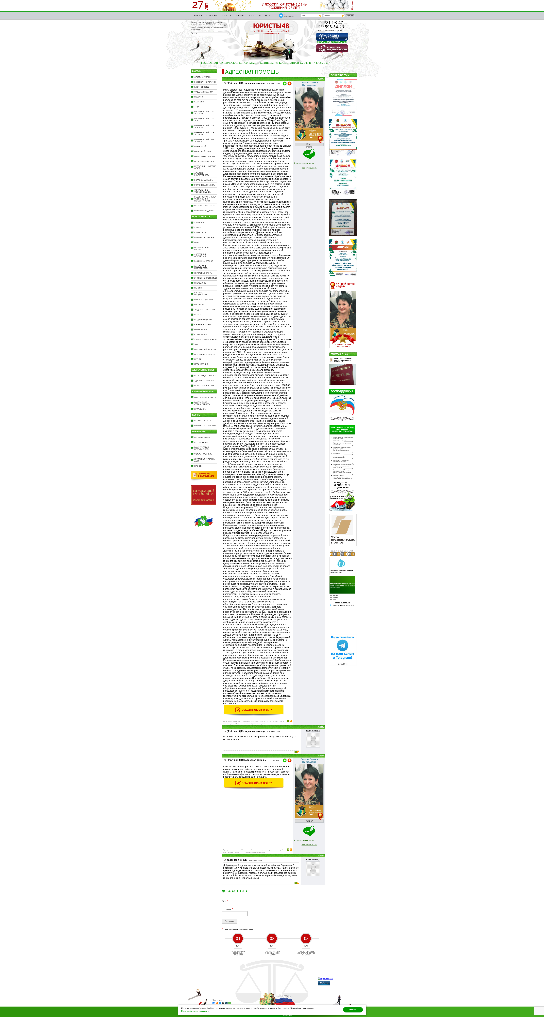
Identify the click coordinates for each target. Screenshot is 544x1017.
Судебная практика (203, 92)
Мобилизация (201, 364)
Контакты (264, 15)
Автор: (225, 901)
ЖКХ (196, 344)
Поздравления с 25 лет (205, 206)
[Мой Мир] (220, 1003)
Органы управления (204, 161)
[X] (223, 1003)
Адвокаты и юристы (204, 381)
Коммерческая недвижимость (201, 448)
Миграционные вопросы (201, 248)
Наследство (200, 283)
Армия (197, 227)
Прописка (199, 305)
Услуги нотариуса (203, 454)
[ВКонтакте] (213, 1003)
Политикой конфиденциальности (195, 1011)
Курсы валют (334, 595)
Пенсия (198, 288)
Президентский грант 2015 (204, 120)
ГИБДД (197, 242)
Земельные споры (203, 273)
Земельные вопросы (204, 354)
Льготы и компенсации (205, 339)
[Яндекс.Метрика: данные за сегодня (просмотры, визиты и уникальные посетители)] (325, 978)
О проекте (212, 15)
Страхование (200, 334)
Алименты (199, 223)
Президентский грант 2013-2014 (204, 113)
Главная (197, 15)
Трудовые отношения (204, 310)
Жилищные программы (205, 278)
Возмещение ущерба (204, 237)
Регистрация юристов (205, 376)
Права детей (200, 146)
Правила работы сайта (205, 426)
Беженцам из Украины (205, 82)
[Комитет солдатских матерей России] (203, 533)
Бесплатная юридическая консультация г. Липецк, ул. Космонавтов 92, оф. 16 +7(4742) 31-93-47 (207, 62)
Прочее (197, 359)
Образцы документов (204, 156)
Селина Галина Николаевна (343, 345)
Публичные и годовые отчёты (205, 167)
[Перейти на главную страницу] (271, 29)
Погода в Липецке (342, 603)
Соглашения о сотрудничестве (202, 191)
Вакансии (199, 102)
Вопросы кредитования (201, 294)
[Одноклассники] (217, 1003)
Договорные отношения (200, 255)
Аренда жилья (201, 442)
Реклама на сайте (203, 421)
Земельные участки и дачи (204, 460)
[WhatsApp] (229, 1003)
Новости (198, 97)
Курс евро (333, 599)
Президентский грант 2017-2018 (204, 134)
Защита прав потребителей (201, 267)
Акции (197, 107)
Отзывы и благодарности (201, 174)
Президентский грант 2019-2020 (204, 140)
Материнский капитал (205, 349)
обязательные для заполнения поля (237, 929)
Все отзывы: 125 (309, 168)
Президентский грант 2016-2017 (204, 127)
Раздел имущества (203, 320)
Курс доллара (334, 597)
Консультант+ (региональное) (202, 403)
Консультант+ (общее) (205, 397)
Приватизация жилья (204, 300)
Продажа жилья (202, 437)
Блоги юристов (201, 87)
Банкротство (200, 232)
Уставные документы (204, 185)
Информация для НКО (204, 211)
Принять (353, 1010)
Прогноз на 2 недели (347, 605)
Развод (197, 315)
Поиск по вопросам (204, 386)
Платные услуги (245, 15)
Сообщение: (227, 909)
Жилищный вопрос (203, 261)
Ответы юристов (202, 77)
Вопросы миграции (203, 180)
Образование (200, 330)
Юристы (226, 15)
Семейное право (202, 325)
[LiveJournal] (226, 1003)
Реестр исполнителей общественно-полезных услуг (205, 199)
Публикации (200, 409)
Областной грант (202, 151)
